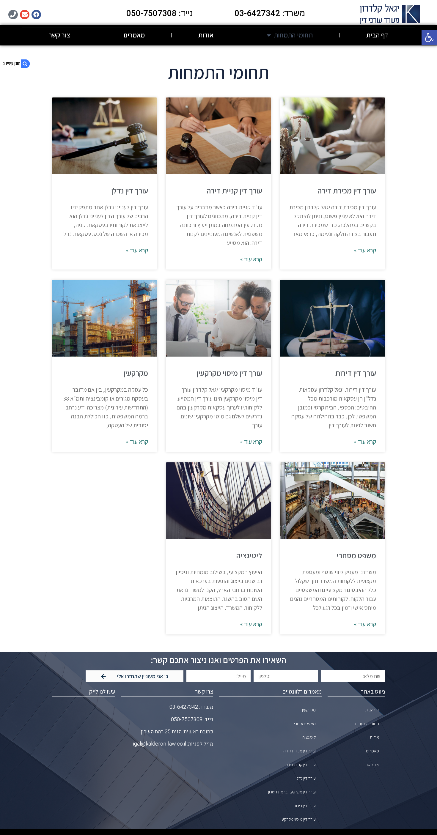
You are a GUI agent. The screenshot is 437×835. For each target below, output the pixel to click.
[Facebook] (36, 14)
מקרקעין (135, 373)
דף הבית (377, 35)
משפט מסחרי (356, 555)
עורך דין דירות (355, 373)
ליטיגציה (249, 555)
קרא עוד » (365, 250)
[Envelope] (24, 14)
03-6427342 (183, 707)
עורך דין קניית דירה (234, 190)
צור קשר (59, 35)
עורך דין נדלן (129, 190)
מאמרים (134, 35)
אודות (205, 35)
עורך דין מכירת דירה (346, 190)
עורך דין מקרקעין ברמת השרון (292, 792)
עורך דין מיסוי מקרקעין (229, 373)
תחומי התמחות (293, 35)
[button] (429, 37)
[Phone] (13, 14)
